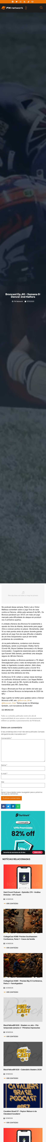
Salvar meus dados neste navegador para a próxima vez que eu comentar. (21, 793)
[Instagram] (20, 1)
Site (2, 782)
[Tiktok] (28, 1)
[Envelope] (32, 1)
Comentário (6, 738)
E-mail (4, 773)
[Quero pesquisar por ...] (41, 8)
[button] (32, 7)
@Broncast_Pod (9, 703)
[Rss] (24, 1)
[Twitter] (16, 1)
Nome (4, 765)
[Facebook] (12, 1)
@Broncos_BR (24, 700)
